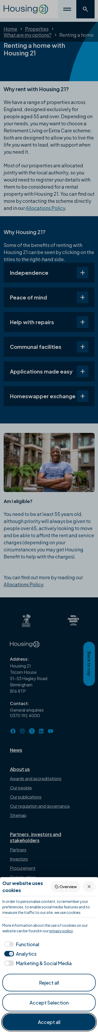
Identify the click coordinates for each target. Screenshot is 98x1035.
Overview (68, 886)
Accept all (49, 1022)
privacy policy (61, 930)
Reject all (49, 983)
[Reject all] (89, 886)
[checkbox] (20, 944)
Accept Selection (49, 1003)
